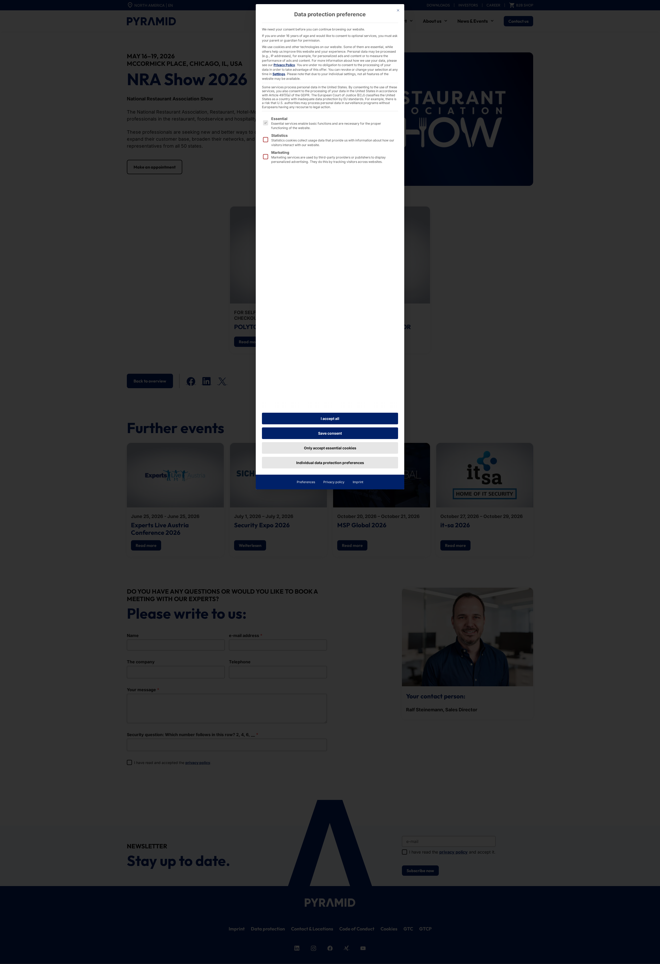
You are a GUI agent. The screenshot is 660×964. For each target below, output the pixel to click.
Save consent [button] (330, 433)
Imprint (358, 482)
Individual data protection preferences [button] (330, 462)
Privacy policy (333, 482)
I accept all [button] (330, 418)
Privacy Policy (284, 65)
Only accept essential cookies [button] (330, 448)
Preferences (306, 482)
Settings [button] (279, 74)
